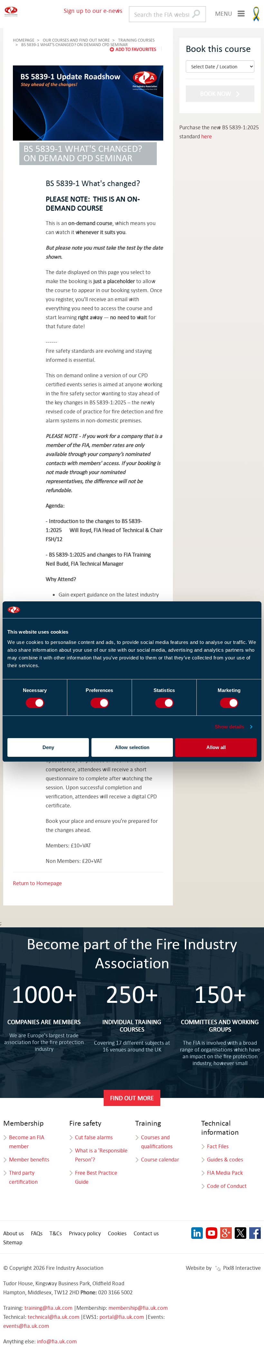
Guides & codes (225, 1159)
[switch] (99, 703)
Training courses (136, 40)
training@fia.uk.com (48, 1307)
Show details (229, 726)
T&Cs (56, 1233)
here (206, 136)
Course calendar (160, 1159)
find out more (132, 1097)
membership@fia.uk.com (138, 1307)
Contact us (146, 1233)
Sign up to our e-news (93, 10)
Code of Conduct (227, 1185)
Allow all (216, 747)
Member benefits (29, 1159)
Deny (48, 747)
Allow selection (132, 747)
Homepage (23, 40)
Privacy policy (85, 1233)
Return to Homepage (37, 883)
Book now (216, 93)
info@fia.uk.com (57, 1341)
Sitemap (12, 1242)
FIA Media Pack (225, 1172)
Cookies (117, 1233)
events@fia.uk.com (26, 1325)
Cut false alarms (94, 1137)
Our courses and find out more (76, 40)
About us (13, 1233)
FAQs (36, 1233)
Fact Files (218, 1146)
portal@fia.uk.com (121, 1316)
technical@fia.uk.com (53, 1316)
